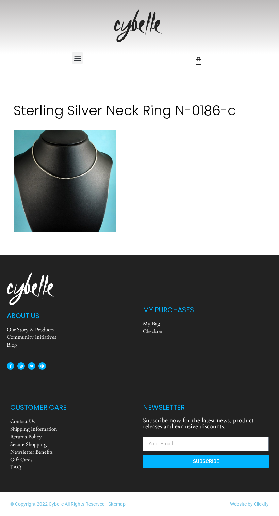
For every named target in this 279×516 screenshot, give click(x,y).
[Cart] (198, 60)
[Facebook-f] (10, 366)
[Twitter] (31, 366)
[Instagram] (21, 366)
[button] (77, 58)
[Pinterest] (42, 366)
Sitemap (117, 504)
